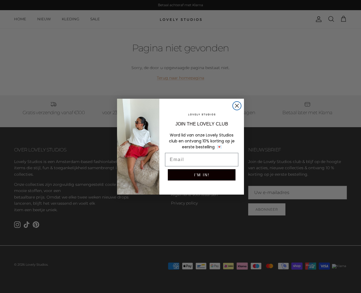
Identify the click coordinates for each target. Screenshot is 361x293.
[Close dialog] (237, 106)
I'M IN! (202, 175)
